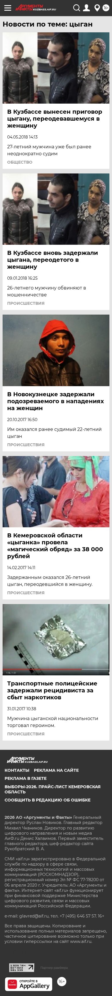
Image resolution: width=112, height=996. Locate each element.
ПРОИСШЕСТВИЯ (26, 303)
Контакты (17, 770)
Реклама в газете (26, 778)
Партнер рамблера (54, 967)
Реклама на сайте (56, 770)
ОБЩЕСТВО (19, 162)
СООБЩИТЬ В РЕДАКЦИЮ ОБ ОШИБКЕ (47, 800)
